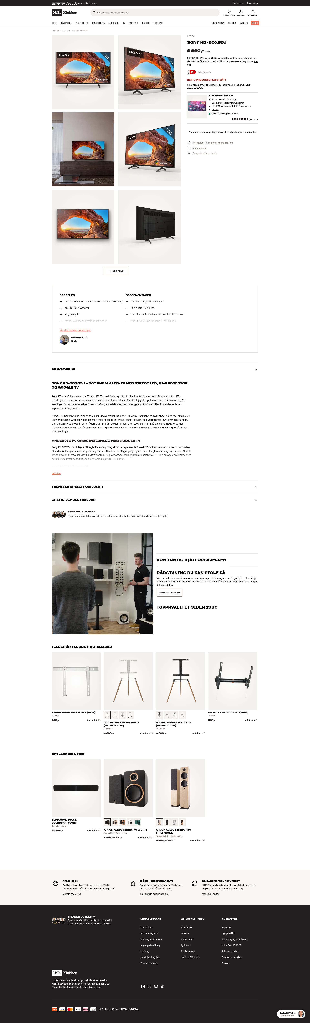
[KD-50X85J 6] (149, 227)
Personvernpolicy (149, 963)
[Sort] (130, 715)
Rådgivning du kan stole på (191, 578)
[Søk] (94, 12)
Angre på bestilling (150, 945)
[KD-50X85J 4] (149, 149)
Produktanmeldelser (232, 957)
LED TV (190, 36)
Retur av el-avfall (230, 951)
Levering (144, 951)
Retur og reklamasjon (151, 939)
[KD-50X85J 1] (83, 72)
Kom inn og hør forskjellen (191, 565)
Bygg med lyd (252, 3)
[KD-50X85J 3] (83, 149)
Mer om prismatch (72, 894)
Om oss (185, 933)
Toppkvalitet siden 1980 (187, 591)
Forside (55, 30)
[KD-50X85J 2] (149, 72)
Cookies (226, 963)
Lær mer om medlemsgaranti (154, 894)
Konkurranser (188, 951)
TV (63, 30)
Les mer (215, 110)
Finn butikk (186, 927)
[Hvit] (114, 715)
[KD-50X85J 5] (83, 227)
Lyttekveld (186, 945)
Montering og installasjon (234, 939)
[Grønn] (137, 822)
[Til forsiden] (64, 12)
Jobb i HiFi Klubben (190, 957)
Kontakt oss (146, 927)
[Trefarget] (107, 715)
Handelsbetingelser (150, 957)
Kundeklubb (187, 939)
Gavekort (226, 927)
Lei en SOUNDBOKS (231, 945)
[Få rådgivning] (301, 1014)
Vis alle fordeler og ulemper (75, 330)
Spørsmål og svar (149, 933)
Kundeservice (238, 3)
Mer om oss (95, 987)
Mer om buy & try (210, 894)
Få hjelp (162, 516)
